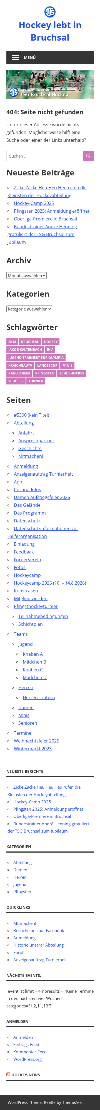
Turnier (36, 381)
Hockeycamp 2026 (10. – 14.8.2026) (50, 583)
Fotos (20, 567)
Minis (23, 715)
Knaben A (33, 654)
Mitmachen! (30, 456)
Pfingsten (44, 373)
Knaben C (33, 670)
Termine (22, 733)
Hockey (51, 341)
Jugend (25, 644)
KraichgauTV (20, 365)
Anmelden (23, 1037)
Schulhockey (71, 373)
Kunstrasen (26, 591)
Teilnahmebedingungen (43, 616)
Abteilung (24, 423)
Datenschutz (27, 521)
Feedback (24, 552)
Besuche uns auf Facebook (38, 930)
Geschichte (30, 448)
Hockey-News (25, 1074)
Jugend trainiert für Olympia (36, 357)
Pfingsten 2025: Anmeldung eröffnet (51, 211)
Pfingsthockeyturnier (36, 606)
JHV (50, 349)
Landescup (47, 365)
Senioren (27, 723)
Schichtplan (30, 624)
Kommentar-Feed (30, 1051)
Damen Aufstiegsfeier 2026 (42, 497)
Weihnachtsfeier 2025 (36, 741)
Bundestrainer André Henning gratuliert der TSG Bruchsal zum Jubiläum (42, 234)
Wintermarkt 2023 (33, 749)
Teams (21, 634)
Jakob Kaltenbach (25, 349)
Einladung (24, 544)
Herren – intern (39, 697)
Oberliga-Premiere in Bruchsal (45, 219)
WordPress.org (27, 1059)
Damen (26, 707)
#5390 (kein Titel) (31, 415)
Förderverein (27, 560)
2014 (12, 341)
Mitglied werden (31, 598)
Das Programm (30, 513)
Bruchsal (30, 341)
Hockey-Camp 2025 (34, 203)
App (18, 482)
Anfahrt (26, 433)
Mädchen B (34, 662)
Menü (30, 57)
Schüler (16, 381)
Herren (25, 687)
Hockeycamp (27, 575)
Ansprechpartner (36, 441)
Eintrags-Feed (26, 1044)
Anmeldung (26, 466)
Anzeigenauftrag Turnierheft (43, 474)
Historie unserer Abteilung (38, 945)
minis (67, 365)
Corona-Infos (27, 489)
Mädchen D (35, 677)
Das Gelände (27, 505)
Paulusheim (19, 373)
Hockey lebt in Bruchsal (50, 31)
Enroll (18, 952)
